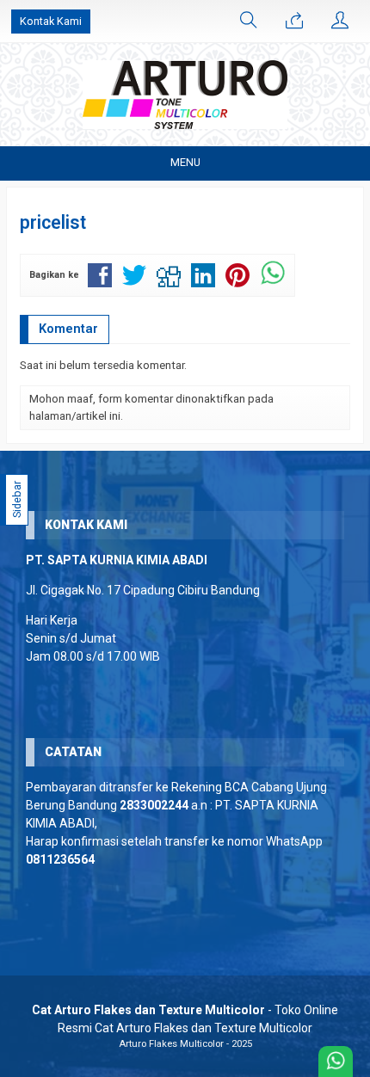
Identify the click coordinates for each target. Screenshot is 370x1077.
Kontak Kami (51, 21)
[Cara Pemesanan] (294, 21)
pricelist (53, 222)
